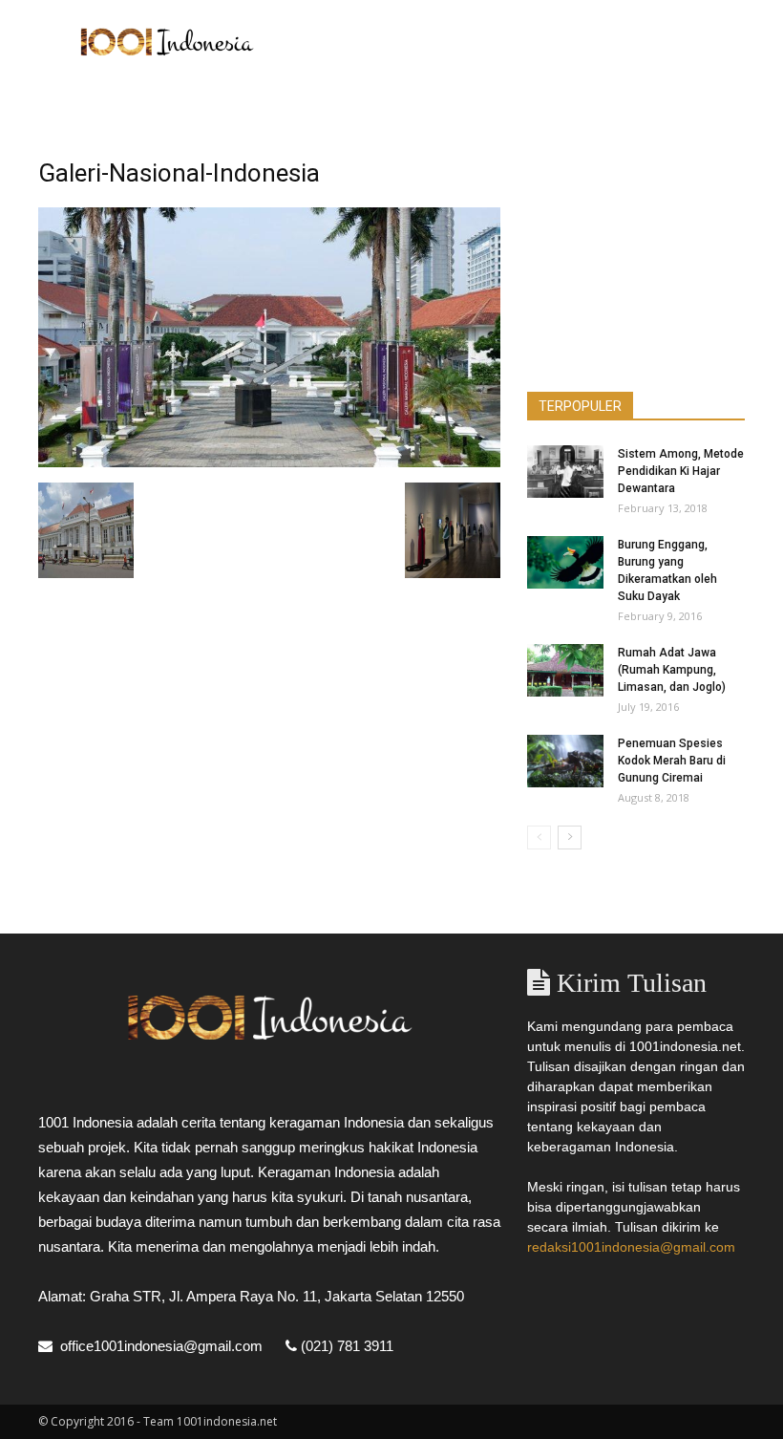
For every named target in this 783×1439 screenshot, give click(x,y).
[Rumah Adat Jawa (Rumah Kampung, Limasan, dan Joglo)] (565, 670)
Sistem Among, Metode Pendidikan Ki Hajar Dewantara (681, 471)
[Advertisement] (520, 42)
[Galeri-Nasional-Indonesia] (269, 462)
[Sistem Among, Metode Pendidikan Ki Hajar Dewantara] (565, 471)
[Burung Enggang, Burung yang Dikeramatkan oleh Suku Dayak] (565, 562)
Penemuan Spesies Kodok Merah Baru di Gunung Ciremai (672, 760)
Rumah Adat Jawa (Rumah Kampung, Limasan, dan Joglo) (672, 670)
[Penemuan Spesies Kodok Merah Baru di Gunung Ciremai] (565, 761)
